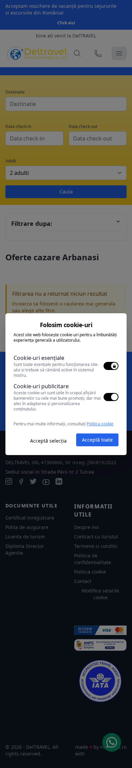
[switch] (111, 366)
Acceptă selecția (48, 441)
